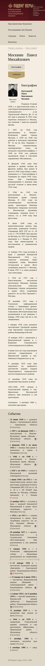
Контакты (12, 42)
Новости (32, 36)
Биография (16, 67)
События (16, 74)
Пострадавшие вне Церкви (20, 30)
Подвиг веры (23, 5)
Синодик (12, 36)
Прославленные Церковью (20, 23)
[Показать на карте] (35, 438)
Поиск (22, 36)
